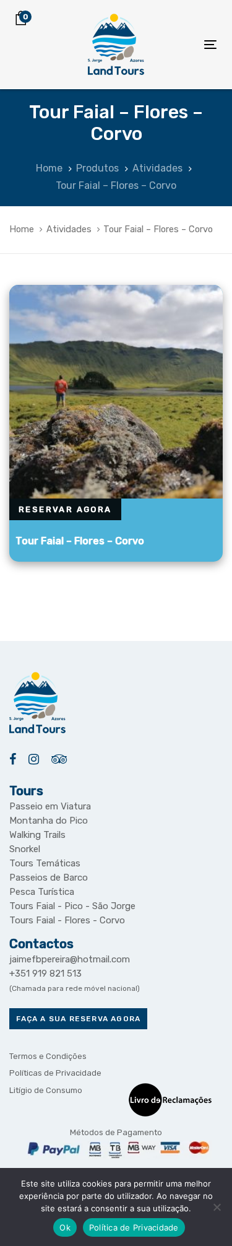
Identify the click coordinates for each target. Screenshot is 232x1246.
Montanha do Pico (48, 820)
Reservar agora (65, 509)
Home (21, 229)
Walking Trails (37, 834)
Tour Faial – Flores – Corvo (79, 541)
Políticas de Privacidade (55, 1073)
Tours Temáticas (44, 863)
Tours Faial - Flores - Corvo (67, 920)
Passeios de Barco (48, 877)
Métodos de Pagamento (116, 1132)
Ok (65, 1227)
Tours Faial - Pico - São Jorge (72, 906)
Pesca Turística (41, 891)
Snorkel (24, 849)
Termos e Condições (48, 1056)
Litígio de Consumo (45, 1090)
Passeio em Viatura (50, 806)
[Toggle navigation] (183, 44)
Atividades (69, 229)
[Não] (216, 1207)
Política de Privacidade (134, 1227)
